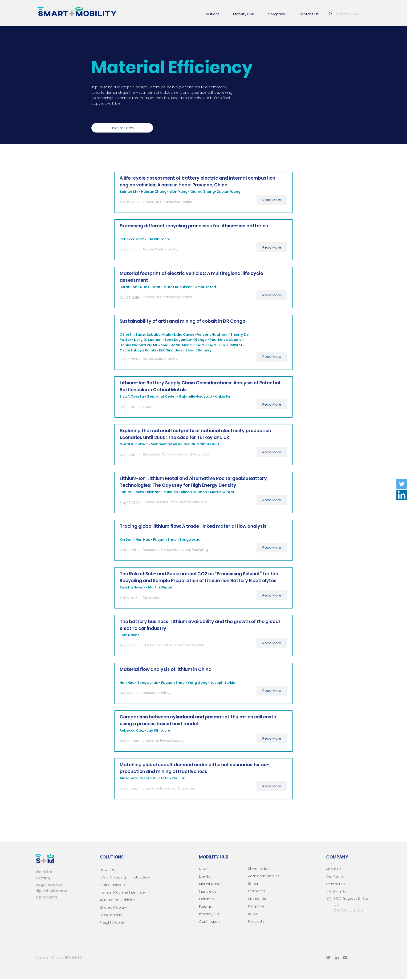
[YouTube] (345, 957)
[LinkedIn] (401, 495)
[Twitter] (401, 484)
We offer (44, 871)
